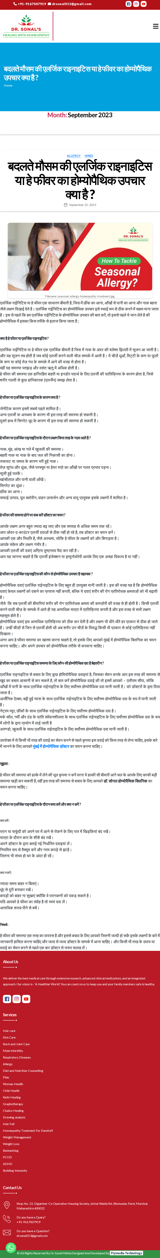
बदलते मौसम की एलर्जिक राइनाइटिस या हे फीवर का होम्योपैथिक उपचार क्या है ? (80, 180)
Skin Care (9, 1037)
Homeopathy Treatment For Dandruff (28, 1130)
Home (8, 85)
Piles (6, 1077)
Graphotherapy (13, 1104)
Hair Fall (8, 1124)
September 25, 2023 (82, 205)
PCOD (7, 1157)
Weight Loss (11, 1144)
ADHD (7, 1164)
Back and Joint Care (16, 1044)
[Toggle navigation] (155, 26)
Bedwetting (11, 1150)
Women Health (13, 1084)
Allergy (74, 155)
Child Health (11, 1090)
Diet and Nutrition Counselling (23, 1070)
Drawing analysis (14, 1117)
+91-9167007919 (31, 4)
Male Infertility (13, 1050)
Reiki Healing (12, 1097)
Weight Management (17, 1137)
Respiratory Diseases (17, 1057)
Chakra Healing (13, 1110)
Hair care (9, 1030)
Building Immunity (15, 1170)
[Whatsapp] (11, 1248)
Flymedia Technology (126, 1253)
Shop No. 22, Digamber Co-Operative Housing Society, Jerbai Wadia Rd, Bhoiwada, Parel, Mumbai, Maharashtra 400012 (82, 1206)
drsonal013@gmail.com (71, 4)
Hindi (89, 155)
